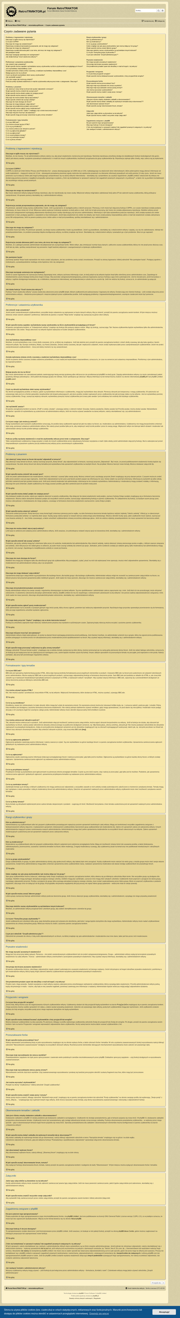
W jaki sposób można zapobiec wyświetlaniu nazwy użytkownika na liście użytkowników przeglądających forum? (44, 66)
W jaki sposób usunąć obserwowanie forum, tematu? (104, 106)
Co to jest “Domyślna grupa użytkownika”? (101, 52)
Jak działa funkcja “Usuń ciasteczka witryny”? (21, 57)
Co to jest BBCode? (12, 122)
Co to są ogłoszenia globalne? (16, 131)
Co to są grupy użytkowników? (97, 44)
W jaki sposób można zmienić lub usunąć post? (22, 91)
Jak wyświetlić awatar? (14, 77)
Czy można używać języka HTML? (18, 124)
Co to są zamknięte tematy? (15, 137)
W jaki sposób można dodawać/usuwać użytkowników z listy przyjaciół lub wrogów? (115, 76)
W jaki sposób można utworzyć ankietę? (19, 95)
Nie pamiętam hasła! (13, 52)
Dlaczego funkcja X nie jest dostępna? (99, 125)
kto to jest (44, 1248)
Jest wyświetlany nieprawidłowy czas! (19, 68)
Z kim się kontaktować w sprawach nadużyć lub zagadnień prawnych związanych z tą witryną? (119, 127)
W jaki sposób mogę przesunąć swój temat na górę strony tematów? (29, 115)
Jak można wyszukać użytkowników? (99, 90)
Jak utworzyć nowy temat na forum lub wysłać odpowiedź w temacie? (29, 89)
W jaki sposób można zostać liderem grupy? (101, 48)
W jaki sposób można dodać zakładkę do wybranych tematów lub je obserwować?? (114, 101)
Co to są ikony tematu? (14, 139)
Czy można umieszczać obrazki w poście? (20, 129)
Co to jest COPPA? (12, 41)
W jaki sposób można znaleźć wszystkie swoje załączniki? (106, 115)
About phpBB (76, 1219)
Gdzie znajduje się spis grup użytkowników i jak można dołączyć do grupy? (112, 46)
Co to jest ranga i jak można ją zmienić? (19, 79)
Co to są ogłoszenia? (13, 133)
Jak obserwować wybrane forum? (98, 104)
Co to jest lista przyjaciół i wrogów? (98, 74)
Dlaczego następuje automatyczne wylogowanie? (22, 55)
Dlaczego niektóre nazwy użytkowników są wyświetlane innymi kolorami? (111, 50)
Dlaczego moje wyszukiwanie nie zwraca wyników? (104, 85)
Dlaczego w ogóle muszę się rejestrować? (20, 39)
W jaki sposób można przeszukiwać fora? (100, 83)
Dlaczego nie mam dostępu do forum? (19, 102)
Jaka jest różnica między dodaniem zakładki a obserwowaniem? (108, 99)
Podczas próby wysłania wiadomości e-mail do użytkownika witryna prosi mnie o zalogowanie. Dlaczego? (42, 81)
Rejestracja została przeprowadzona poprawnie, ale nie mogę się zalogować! (32, 46)
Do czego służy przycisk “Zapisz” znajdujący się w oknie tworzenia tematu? (32, 110)
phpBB (81, 1293)
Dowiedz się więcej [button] (99, 1313)
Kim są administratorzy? (94, 39)
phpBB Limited (73, 1216)
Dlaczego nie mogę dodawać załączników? (20, 104)
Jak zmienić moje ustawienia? (16, 64)
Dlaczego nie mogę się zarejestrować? (19, 44)
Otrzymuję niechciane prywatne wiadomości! (101, 64)
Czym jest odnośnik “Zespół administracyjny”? (102, 55)
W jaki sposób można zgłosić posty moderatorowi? (23, 108)
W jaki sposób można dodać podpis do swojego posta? (24, 93)
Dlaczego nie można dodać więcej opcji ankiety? (22, 97)
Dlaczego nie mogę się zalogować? (18, 48)
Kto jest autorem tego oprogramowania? (100, 123)
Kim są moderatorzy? (93, 41)
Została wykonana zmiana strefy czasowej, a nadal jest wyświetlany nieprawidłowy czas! (36, 71)
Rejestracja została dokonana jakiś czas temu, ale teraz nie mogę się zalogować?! (34, 50)
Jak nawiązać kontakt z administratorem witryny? (103, 129)
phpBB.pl (143, 377)
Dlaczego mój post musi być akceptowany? (20, 112)
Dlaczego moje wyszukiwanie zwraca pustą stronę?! (104, 87)
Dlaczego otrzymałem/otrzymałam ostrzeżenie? (22, 106)
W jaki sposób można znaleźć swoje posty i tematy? (104, 92)
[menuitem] (17, 21)
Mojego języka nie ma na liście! (16, 73)
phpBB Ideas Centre (126, 1231)
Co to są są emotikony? (14, 126)
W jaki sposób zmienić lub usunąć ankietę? (20, 100)
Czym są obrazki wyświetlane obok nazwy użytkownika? (25, 75)
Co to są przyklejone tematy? (16, 135)
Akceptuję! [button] (164, 1312)
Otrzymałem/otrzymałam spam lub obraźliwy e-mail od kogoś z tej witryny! (111, 66)
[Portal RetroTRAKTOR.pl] (26, 11)
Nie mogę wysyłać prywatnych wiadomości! (101, 62)
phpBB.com (10, 379)
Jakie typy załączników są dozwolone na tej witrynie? (104, 113)
